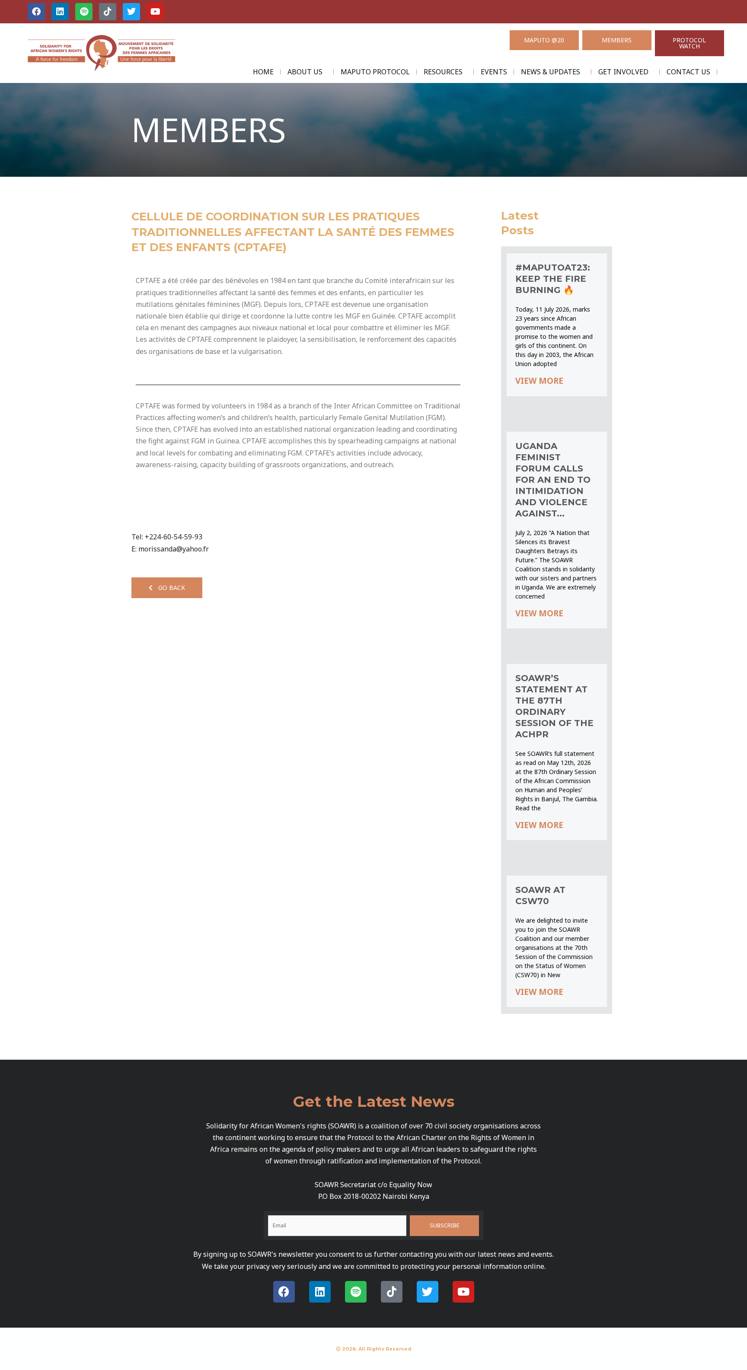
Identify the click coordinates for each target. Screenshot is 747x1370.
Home (263, 71)
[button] (166, 587)
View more (539, 380)
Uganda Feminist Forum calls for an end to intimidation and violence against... (553, 480)
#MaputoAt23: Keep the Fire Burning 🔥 (552, 278)
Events (494, 71)
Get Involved (623, 71)
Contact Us (688, 71)
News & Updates (550, 71)
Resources (443, 71)
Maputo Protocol (375, 71)
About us (304, 71)
